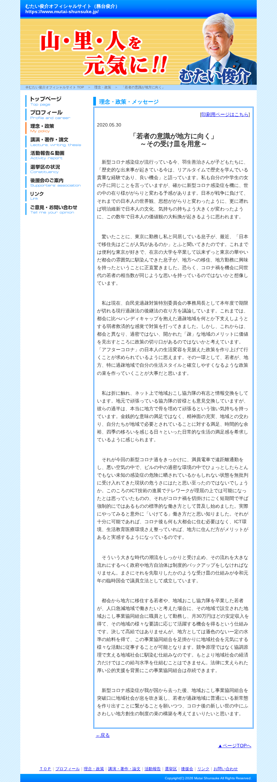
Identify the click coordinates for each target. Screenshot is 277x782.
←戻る (103, 735)
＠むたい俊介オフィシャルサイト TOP (54, 87)
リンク (203, 768)
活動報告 (153, 768)
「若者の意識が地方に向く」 (143, 87)
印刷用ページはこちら (225, 114)
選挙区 (171, 768)
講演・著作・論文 (124, 768)
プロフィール (67, 768)
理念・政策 (102, 87)
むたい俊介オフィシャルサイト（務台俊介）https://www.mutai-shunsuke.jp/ (72, 8)
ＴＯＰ (45, 768)
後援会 (187, 768)
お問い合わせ (225, 768)
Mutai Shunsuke (207, 778)
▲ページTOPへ (234, 745)
